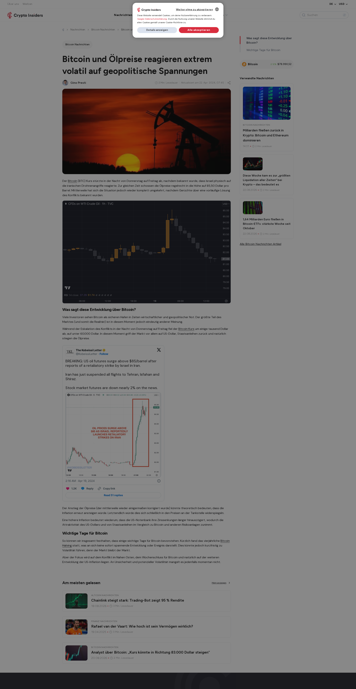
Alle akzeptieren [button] (198, 30)
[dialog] (178, 20)
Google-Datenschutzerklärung (152, 19)
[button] (157, 30)
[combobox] (217, 9)
